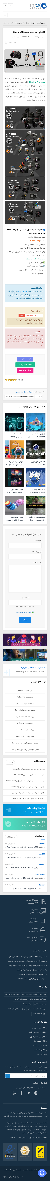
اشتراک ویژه (22, 291)
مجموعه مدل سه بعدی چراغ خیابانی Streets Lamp (27, 786)
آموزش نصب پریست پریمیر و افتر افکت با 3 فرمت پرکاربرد (26, 965)
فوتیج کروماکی (27, 1004)
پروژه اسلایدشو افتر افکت (25, 730)
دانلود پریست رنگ (39, 1041)
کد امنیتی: (25, 597)
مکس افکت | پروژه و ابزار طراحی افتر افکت (37, 5)
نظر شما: (37, 562)
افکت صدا (42, 994)
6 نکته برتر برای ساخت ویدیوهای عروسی (32, 974)
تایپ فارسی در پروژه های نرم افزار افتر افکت (31, 970)
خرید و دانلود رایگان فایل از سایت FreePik (31, 979)
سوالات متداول (34, 1137)
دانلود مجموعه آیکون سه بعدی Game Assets (29, 775)
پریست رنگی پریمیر (39, 1045)
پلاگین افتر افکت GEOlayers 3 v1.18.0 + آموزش (21, 868)
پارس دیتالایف (7, 1176)
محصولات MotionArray (25, 703)
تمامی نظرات (11, 837)
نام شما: (37, 540)
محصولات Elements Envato (25, 710)
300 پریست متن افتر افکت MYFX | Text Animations (19, 847)
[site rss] (14, 1093)
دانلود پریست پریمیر (38, 1028)
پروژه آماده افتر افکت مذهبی (37, 1009)
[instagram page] (36, 1093)
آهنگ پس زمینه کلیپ (12, 994)
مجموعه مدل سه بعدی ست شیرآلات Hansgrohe (28, 769)
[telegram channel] (28, 1093)
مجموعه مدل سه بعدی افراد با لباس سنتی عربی (28, 792)
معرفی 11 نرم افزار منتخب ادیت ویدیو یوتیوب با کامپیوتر (26, 961)
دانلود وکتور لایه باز (20, 999)
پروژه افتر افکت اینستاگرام (25, 716)
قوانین (45, 1137)
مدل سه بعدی (23, 23)
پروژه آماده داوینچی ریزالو (38, 999)
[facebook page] (21, 1093)
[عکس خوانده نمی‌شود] (25, 612)
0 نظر (14, 37)
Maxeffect (25, 37)
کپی (22, 315)
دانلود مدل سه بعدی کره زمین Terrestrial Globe (28, 798)
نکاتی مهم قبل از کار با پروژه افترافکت (25, 749)
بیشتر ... (10, 762)
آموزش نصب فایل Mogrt (25, 736)
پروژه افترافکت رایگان (39, 1013)
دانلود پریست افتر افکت (37, 1032)
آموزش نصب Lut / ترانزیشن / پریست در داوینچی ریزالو (27, 956)
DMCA (12, 1137)
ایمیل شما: (36, 551)
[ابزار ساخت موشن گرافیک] (25, 640)
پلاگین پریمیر (41, 1054)
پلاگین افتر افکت (39, 1050)
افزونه (33, 23)
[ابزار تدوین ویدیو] (25, 655)
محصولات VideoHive (25, 697)
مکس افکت (41, 23)
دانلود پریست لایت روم (37, 1037)
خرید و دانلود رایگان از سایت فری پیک (25, 743)
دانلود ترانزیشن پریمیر (29, 994)
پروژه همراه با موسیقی (25, 690)
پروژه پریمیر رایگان (40, 1004)
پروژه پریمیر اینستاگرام (25, 723)
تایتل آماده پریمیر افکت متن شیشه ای (25, 888)
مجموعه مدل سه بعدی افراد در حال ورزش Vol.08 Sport (25, 781)
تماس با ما (22, 1137)
